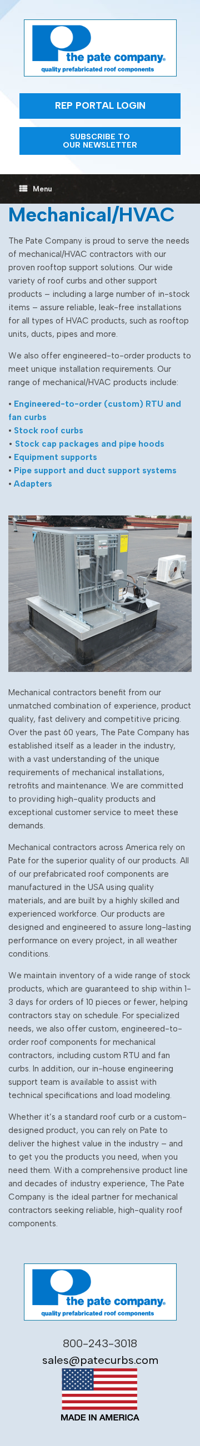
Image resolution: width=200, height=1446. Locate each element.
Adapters (33, 484)
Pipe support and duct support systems (95, 471)
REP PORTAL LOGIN (100, 105)
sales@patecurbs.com (100, 1360)
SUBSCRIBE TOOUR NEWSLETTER (100, 141)
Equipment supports (55, 457)
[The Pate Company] (100, 48)
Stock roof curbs (48, 431)
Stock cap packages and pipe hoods (89, 444)
